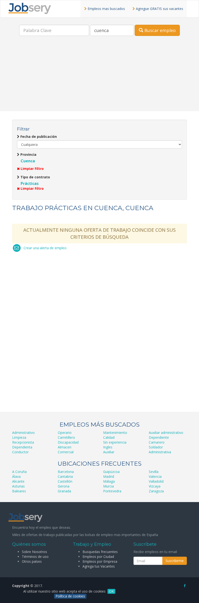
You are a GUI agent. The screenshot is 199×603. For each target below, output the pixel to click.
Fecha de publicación (38, 136)
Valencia (155, 476)
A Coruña (19, 471)
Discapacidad (68, 442)
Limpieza (19, 437)
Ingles (107, 447)
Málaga (109, 481)
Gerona (63, 486)
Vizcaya (154, 486)
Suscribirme (175, 560)
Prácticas (30, 183)
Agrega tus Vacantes (99, 566)
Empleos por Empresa (100, 561)
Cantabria (65, 476)
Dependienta (22, 447)
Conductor (20, 452)
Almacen (64, 447)
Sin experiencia (114, 442)
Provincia (27, 154)
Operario (65, 432)
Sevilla (153, 471)
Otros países (32, 561)
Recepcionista (23, 442)
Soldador (156, 447)
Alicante (18, 481)
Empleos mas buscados (106, 8)
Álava (16, 476)
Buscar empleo (159, 30)
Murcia (108, 486)
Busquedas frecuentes (100, 551)
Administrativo (23, 432)
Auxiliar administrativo (166, 432)
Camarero (157, 442)
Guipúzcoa (111, 471)
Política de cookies (70, 596)
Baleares (19, 491)
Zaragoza (156, 491)
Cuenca (28, 161)
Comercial (66, 452)
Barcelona (66, 471)
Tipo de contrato (34, 177)
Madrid (108, 476)
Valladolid (156, 481)
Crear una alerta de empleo (45, 248)
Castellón (65, 481)
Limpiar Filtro (32, 168)
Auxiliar (108, 452)
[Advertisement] (99, 77)
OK (111, 591)
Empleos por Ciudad (98, 556)
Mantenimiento (115, 432)
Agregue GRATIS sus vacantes (159, 8)
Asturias (18, 486)
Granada (64, 491)
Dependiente (159, 437)
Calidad (109, 437)
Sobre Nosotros (34, 551)
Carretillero (66, 437)
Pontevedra (112, 491)
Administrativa (160, 452)
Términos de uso (35, 556)
